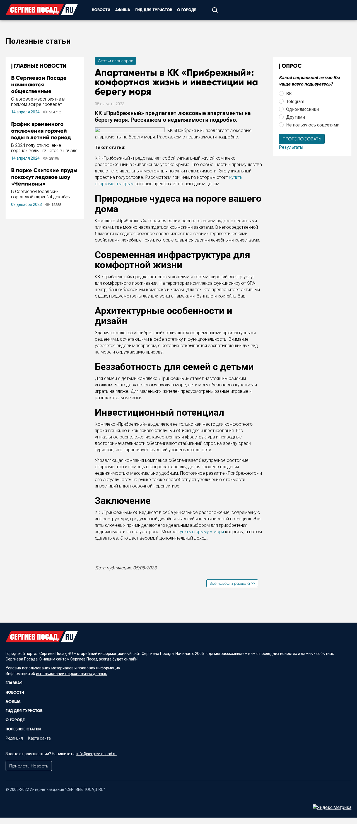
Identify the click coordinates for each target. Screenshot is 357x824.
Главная (14, 683)
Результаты (291, 147)
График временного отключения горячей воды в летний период (41, 131)
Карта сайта (39, 738)
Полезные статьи (23, 729)
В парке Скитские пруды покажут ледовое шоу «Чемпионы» (44, 177)
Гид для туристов (153, 10)
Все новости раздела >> (232, 583)
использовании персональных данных (71, 673)
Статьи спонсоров (115, 60)
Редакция (14, 738)
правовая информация (99, 668)
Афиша (122, 10)
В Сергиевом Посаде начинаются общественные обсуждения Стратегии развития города (42, 91)
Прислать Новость (28, 766)
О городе (186, 10)
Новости (101, 10)
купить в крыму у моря (201, 531)
